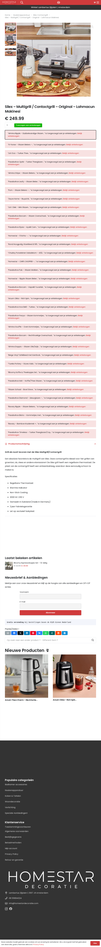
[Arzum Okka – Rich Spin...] (26, 656)
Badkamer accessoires (16, 784)
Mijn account (11, 848)
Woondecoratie (12, 801)
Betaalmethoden (13, 842)
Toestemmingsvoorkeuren (18, 826)
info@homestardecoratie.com (23, 903)
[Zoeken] (93, 640)
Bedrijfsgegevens (13, 837)
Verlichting (10, 807)
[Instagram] (6, 908)
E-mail (22, 602)
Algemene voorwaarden (16, 831)
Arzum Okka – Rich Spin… (16, 699)
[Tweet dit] (20, 633)
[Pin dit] (33, 633)
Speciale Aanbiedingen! (16, 813)
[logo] (9, 2)
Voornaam (24, 592)
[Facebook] (10, 908)
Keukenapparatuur (21, 15)
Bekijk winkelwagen (74, 144)
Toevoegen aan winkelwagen (28, 125)
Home (7, 15)
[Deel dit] (14, 633)
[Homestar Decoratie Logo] (50, 879)
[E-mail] (8, 633)
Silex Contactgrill (40, 15)
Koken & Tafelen (13, 796)
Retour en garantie (14, 859)
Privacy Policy (11, 854)
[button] (92, 27)
